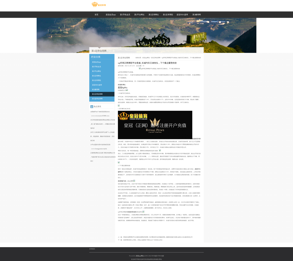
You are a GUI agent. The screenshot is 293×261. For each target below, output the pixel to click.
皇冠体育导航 (135, 259)
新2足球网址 (154, 15)
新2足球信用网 (97, 94)
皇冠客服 (154, 259)
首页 (96, 15)
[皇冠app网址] (99, 7)
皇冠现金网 (148, 259)
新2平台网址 (139, 15)
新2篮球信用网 (97, 99)
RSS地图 (154, 256)
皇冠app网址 (146, 57)
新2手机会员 (125, 15)
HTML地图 (160, 256)
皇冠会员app (111, 15)
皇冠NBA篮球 (182, 15)
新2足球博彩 (168, 15)
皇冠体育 (142, 259)
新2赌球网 (197, 15)
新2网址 (159, 259)
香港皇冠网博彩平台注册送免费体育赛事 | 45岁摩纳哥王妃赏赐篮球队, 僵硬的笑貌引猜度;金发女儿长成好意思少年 (158, 237)
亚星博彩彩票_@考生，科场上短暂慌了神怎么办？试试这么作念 (142, 240)
